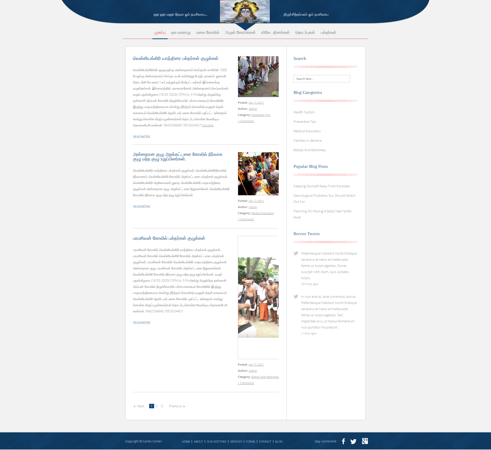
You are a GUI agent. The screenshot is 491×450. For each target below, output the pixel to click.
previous (175, 406)
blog (279, 441)
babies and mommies (265, 377)
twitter (353, 441)
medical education (262, 213)
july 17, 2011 (256, 102)
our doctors (216, 441)
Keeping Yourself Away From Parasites (322, 186)
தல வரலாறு (181, 32)
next (140, 406)
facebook (343, 441)
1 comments (246, 121)
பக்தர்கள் (328, 32)
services (236, 441)
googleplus (365, 441)
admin (253, 109)
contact (265, 441)
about (198, 441)
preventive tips (260, 115)
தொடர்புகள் (305, 32)
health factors (304, 112)
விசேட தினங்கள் (275, 32)
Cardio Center (152, 441)
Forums (207, 125)
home (186, 441)
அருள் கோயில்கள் (240, 32)
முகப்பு (160, 32)
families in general (308, 140)
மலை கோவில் (207, 32)
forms (250, 441)
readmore (141, 136)
